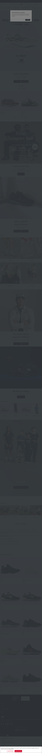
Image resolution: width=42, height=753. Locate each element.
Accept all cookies (18, 751)
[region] (21, 749)
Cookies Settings (10, 751)
